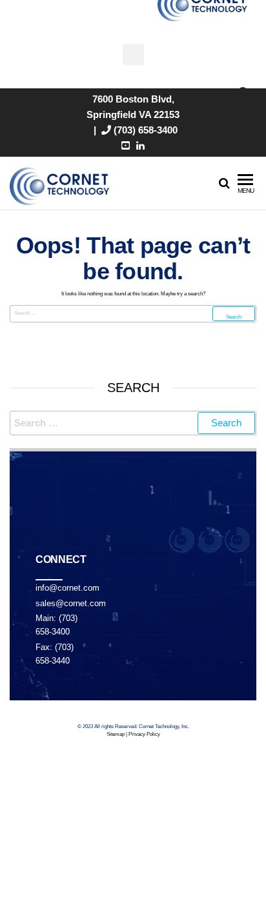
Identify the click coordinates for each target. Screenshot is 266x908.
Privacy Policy (144, 734)
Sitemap (116, 734)
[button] (133, 54)
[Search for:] (133, 313)
